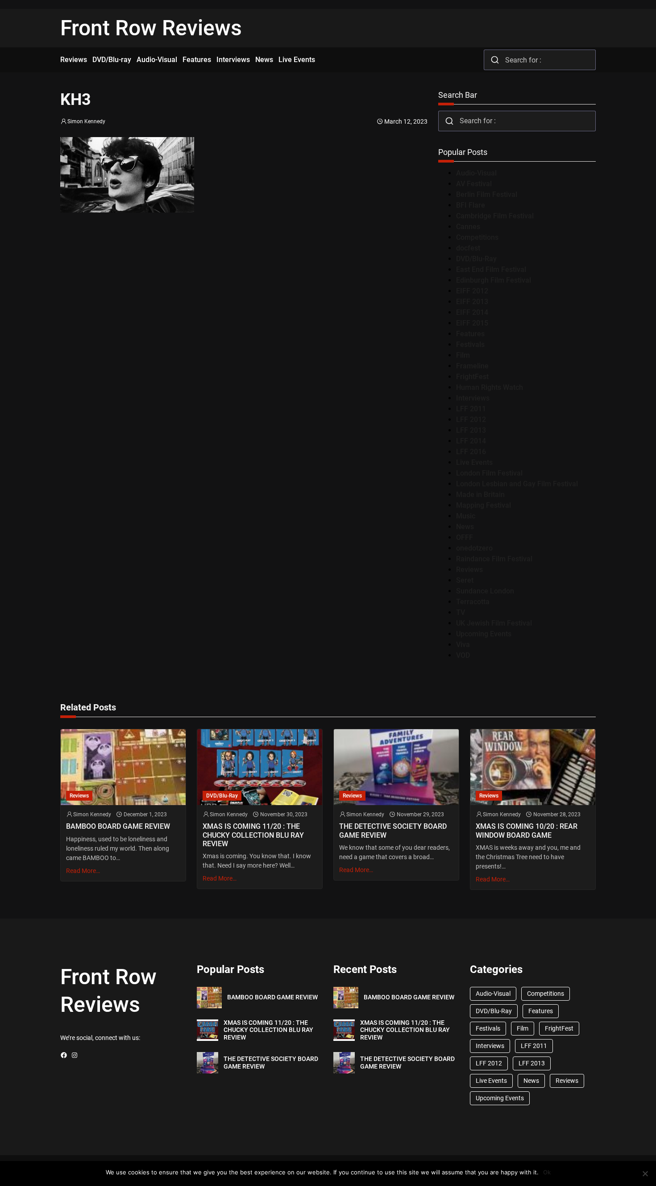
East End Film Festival (491, 269)
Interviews (473, 398)
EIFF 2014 (472, 312)
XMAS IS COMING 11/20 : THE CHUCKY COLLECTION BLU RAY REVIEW (253, 835)
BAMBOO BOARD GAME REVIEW (118, 826)
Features (470, 334)
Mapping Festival (483, 505)
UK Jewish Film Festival (494, 623)
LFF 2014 (471, 441)
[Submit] (494, 60)
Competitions (477, 237)
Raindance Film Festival (494, 559)
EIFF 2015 (472, 323)
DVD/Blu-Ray (476, 259)
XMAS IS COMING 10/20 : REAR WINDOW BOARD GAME (526, 830)
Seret (464, 580)
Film (463, 355)
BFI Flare (470, 205)
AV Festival (474, 184)
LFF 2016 (471, 451)
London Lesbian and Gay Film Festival (517, 484)
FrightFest (472, 376)
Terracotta (473, 601)
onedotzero (474, 548)
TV (460, 612)
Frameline (472, 366)
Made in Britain (480, 494)
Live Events (474, 462)
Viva (463, 644)
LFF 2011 (471, 409)
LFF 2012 (471, 419)
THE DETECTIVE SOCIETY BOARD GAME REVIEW (393, 830)
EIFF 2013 (472, 301)
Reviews (469, 569)
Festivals (470, 344)
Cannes (468, 226)
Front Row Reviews (151, 28)
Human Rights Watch (489, 387)
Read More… (83, 870)
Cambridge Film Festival (495, 216)
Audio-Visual (476, 173)
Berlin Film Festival (486, 194)
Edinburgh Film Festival (493, 280)
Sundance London (485, 591)
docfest (468, 248)
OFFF (464, 537)
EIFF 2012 (472, 291)
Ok (547, 1172)
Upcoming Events (483, 634)
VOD (463, 655)
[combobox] (540, 60)
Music (465, 516)
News (465, 526)
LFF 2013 (471, 430)
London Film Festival (489, 473)
